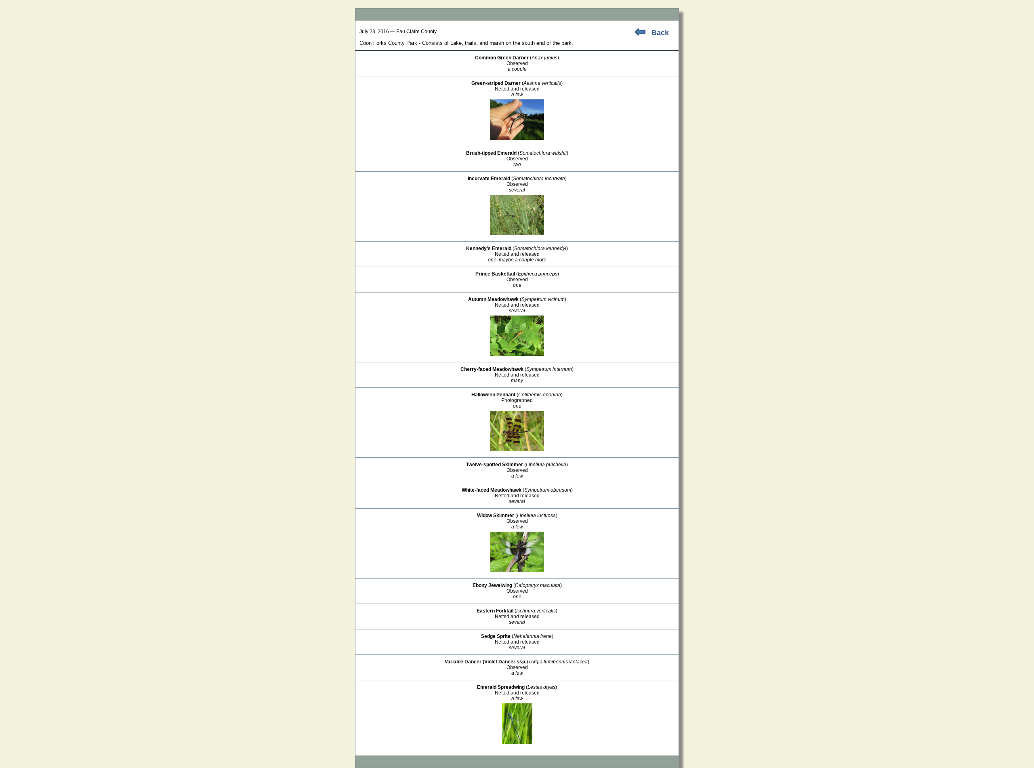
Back (660, 33)
